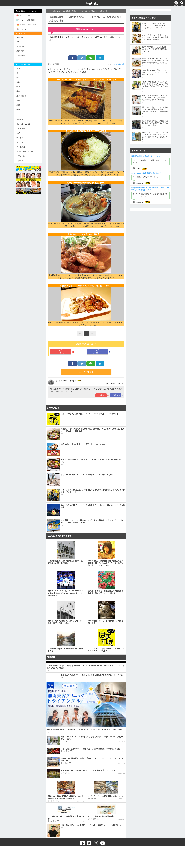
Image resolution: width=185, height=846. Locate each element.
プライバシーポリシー (24, 151)
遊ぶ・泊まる (21, 96)
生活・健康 (20, 56)
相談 (18, 105)
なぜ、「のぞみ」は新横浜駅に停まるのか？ (146, 173)
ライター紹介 (21, 128)
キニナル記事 (25, 15)
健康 (18, 110)
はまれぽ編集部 (119, 64)
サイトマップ (21, 138)
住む (18, 82)
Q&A (18, 133)
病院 (18, 100)
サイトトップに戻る (31, 11)
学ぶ (18, 87)
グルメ (18, 42)
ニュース (23, 29)
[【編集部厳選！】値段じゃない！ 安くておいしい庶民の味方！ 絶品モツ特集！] (100, 57)
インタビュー (21, 60)
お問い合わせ (21, 156)
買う (18, 73)
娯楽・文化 (20, 46)
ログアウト (20, 161)
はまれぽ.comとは (23, 124)
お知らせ (19, 119)
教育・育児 (20, 51)
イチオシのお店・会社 (28, 25)
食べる (18, 68)
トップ (49, 11)
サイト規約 (20, 147)
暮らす (18, 91)
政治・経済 (20, 37)
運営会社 (19, 142)
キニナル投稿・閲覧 (27, 20)
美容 (18, 77)
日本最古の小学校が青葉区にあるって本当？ (146, 156)
